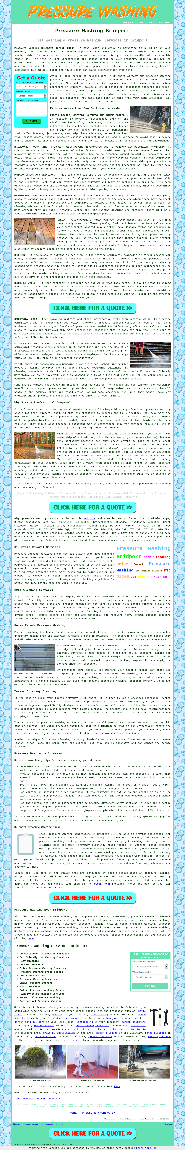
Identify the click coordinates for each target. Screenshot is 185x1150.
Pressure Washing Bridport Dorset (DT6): (45, 48)
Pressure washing (38, 62)
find (25, 916)
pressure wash (118, 774)
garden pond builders (29, 1022)
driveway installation (59, 1033)
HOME (124, 22)
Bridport (89, 518)
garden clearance (100, 1036)
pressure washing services (99, 848)
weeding (57, 1014)
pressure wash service (124, 837)
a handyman (110, 1018)
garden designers (134, 1022)
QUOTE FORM (102, 884)
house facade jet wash (75, 856)
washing (58, 133)
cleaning (165, 319)
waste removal (44, 1025)
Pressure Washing (30, 1124)
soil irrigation (130, 1029)
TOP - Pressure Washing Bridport (37, 1098)
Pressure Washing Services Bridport (51, 946)
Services (59, 1124)
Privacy (168, 1124)
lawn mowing (99, 1014)
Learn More (143, 1148)
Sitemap (16, 1124)
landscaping (85, 1022)
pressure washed (25, 294)
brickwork (100, 165)
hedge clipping (106, 1033)
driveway (56, 178)
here (31, 938)
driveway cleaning (91, 845)
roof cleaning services (92, 1025)
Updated (49, 1124)
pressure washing (46, 266)
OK (155, 1148)
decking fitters (159, 1036)
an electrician (45, 1036)
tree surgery (72, 1018)
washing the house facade (46, 632)
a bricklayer (83, 1029)
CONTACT (151, 22)
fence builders (155, 1033)
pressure (94, 766)
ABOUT (141, 22)
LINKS (133, 22)
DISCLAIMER (163, 22)
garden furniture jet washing (46, 859)
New (41, 1124)
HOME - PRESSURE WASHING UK (92, 1112)
